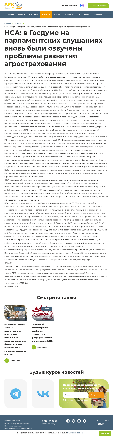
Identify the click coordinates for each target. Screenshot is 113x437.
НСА (16, 286)
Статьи (57, 14)
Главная (10, 14)
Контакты (98, 14)
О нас (20, 14)
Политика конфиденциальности (16, 424)
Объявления (83, 14)
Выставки (33, 14)
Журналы (69, 14)
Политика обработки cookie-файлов (18, 428)
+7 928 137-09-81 (70, 5)
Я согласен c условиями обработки (84, 401)
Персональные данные (13, 426)
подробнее (15, 361)
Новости (46, 14)
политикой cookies (75, 433)
